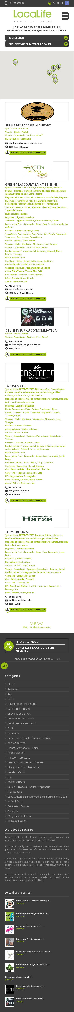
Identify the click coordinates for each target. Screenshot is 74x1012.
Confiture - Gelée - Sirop (22, 723)
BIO (10, 777)
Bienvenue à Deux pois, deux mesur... (34, 951)
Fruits (11, 728)
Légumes (13, 733)
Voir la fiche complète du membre (28, 152)
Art (9, 694)
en (54, 3)
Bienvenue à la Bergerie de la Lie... (32, 913)
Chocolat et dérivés (19, 713)
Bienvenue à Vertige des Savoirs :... (33, 964)
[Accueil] (32, 17)
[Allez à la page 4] (41, 623)
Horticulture (15, 791)
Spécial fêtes (15, 801)
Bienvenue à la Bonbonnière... (30, 926)
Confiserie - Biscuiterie (21, 718)
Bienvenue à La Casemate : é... (30, 986)
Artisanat (13, 689)
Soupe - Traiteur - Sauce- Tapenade (29, 786)
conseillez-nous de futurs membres (35, 649)
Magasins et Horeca (20, 816)
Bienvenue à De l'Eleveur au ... (30, 998)
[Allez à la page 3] (38, 623)
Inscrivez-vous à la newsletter (37, 659)
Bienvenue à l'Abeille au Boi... (19, 977)
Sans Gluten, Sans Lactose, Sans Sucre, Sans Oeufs (38, 796)
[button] (55, 81)
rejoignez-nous (27, 641)
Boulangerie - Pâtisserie (22, 703)
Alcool (11, 684)
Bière (11, 699)
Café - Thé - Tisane (19, 708)
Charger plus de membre (37, 627)
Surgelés (13, 811)
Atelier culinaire (17, 781)
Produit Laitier (16, 752)
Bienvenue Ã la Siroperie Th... (30, 939)
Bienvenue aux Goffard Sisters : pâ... (33, 900)
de (58, 3)
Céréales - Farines (18, 806)
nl (62, 3)
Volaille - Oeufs (16, 772)
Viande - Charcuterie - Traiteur (26, 762)
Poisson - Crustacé (19, 757)
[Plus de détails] (37, 111)
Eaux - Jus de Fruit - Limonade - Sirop (29, 738)
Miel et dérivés (16, 742)
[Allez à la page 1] (31, 623)
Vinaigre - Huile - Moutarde (24, 767)
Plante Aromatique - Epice (23, 747)
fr (50, 3)
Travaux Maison (17, 820)
